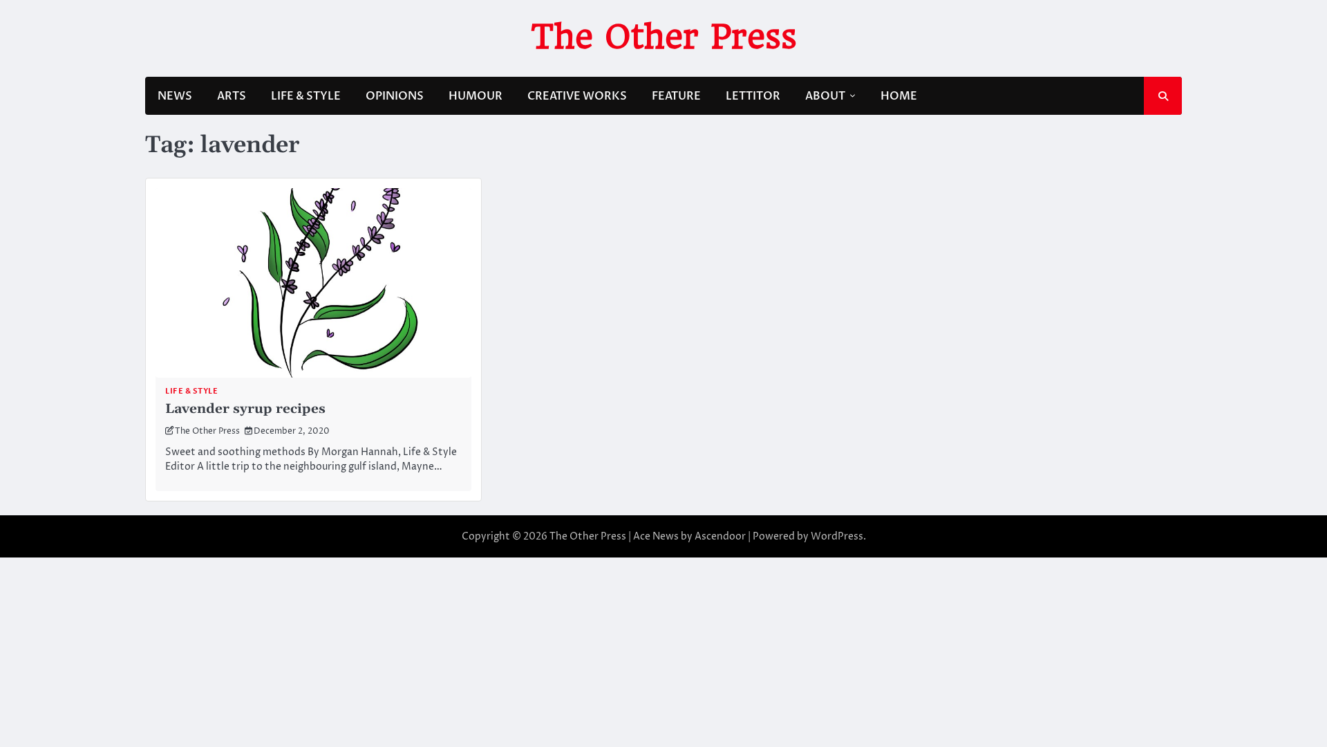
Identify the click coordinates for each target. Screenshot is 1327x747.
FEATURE (676, 96)
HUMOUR (475, 96)
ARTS (231, 96)
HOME (899, 96)
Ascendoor (720, 536)
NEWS (175, 96)
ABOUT (825, 96)
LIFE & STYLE (306, 96)
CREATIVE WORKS (577, 96)
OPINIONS (395, 96)
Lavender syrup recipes (245, 409)
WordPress (837, 536)
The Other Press (664, 36)
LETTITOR (753, 96)
